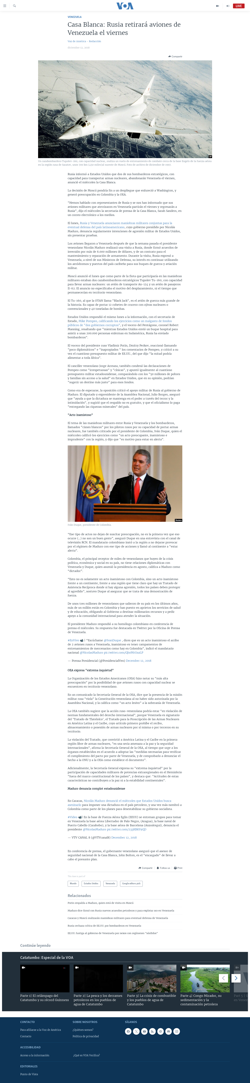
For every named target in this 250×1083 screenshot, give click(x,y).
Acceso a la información (34, 1055)
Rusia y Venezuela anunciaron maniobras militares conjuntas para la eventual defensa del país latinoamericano (120, 225)
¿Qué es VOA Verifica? (86, 1055)
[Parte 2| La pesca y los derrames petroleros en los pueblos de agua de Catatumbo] (98, 978)
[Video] (217, 6)
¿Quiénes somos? (83, 1029)
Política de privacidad (86, 1036)
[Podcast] (160, 1031)
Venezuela (74, 17)
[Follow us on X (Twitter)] (136, 1031)
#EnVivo (73, 640)
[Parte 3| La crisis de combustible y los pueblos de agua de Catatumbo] (151, 978)
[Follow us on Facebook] (128, 1031)
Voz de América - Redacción (84, 41)
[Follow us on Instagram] (176, 1031)
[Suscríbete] (168, 1031)
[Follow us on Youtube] (144, 1031)
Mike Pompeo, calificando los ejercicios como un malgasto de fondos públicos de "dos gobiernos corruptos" (120, 323)
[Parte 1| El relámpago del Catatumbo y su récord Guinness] (45, 978)
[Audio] (228, 6)
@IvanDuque (112, 640)
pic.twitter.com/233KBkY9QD (126, 829)
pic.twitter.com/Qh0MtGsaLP (123, 652)
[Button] (175, 56)
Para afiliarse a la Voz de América (40, 1029)
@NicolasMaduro (91, 652)
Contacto (25, 1036)
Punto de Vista (29, 1074)
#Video (72, 817)
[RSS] (152, 1031)
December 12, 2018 (138, 660)
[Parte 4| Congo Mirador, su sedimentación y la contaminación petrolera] (205, 978)
